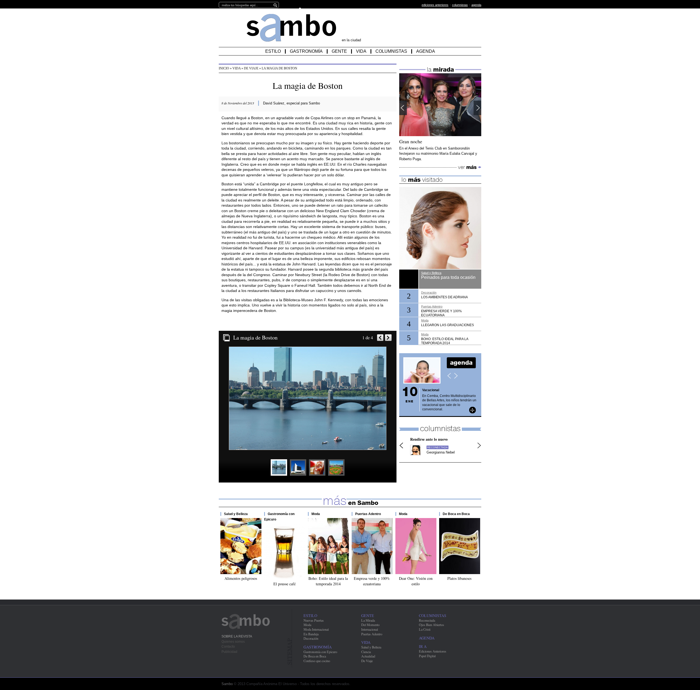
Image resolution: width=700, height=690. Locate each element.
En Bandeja (311, 634)
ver (469, 167)
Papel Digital (427, 656)
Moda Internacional (316, 629)
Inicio (224, 68)
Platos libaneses (459, 578)
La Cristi (424, 629)
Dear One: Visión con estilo (416, 581)
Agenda (425, 51)
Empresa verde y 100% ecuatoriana (372, 581)
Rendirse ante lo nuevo (429, 439)
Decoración (428, 292)
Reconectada (437, 447)
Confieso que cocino (317, 661)
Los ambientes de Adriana (444, 297)
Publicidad (229, 652)
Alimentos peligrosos (240, 578)
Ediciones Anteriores (432, 651)
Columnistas (391, 51)
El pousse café (284, 583)
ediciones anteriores (435, 5)
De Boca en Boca (456, 514)
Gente (339, 51)
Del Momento (370, 624)
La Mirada (368, 620)
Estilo (273, 51)
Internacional (369, 629)
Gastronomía (306, 51)
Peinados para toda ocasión (448, 277)
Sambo (246, 621)
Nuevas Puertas (314, 620)
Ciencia (366, 652)
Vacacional (430, 390)
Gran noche (410, 141)
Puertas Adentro (368, 514)
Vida (361, 51)
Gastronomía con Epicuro (320, 652)
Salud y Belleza (236, 514)
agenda (476, 5)
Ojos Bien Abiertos (431, 624)
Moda (315, 514)
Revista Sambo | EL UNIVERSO (291, 28)
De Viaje (251, 68)
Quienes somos (233, 642)
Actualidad (368, 656)
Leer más (472, 410)
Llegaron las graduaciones (447, 325)
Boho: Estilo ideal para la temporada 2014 (328, 581)
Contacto (228, 646)
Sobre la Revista (236, 636)
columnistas (460, 5)
